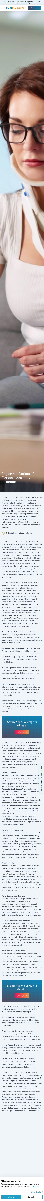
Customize (31, 1197)
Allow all (11, 1197)
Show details (36, 1192)
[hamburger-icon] (3, 8)
